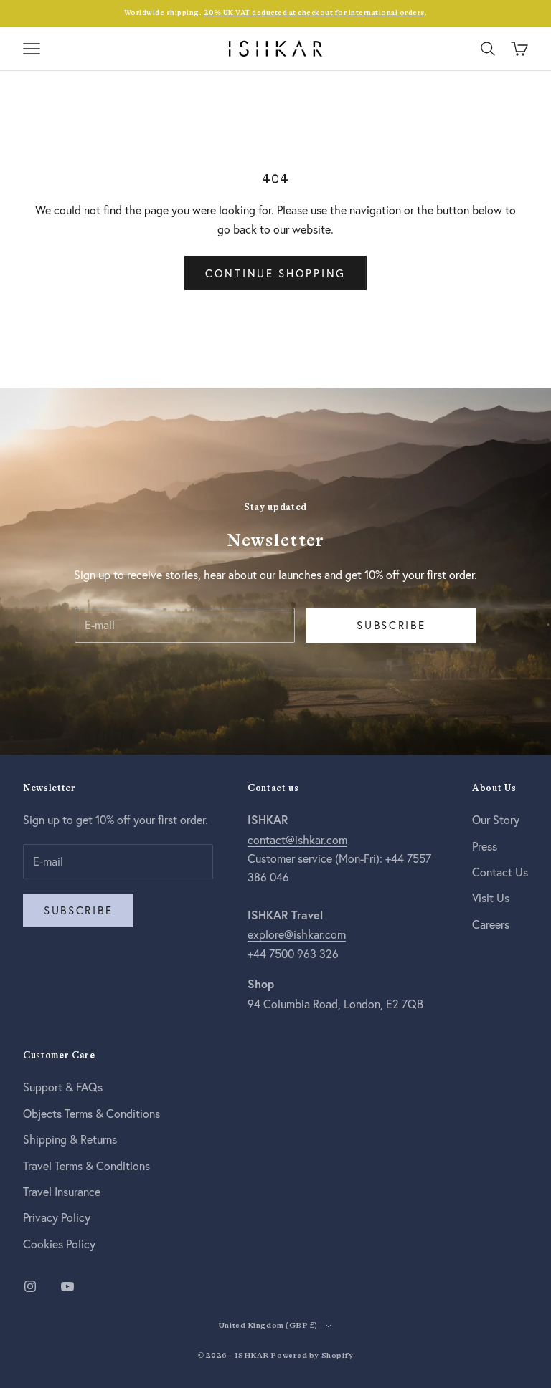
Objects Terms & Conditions (91, 1113)
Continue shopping (275, 273)
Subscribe (391, 625)
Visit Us (490, 897)
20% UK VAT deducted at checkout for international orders (314, 12)
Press (484, 845)
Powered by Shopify (311, 1355)
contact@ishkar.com (297, 839)
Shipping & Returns (70, 1139)
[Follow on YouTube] (67, 1286)
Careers (490, 924)
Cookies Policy (59, 1243)
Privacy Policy (56, 1217)
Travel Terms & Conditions (86, 1165)
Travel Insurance (61, 1191)
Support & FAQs (63, 1086)
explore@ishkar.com (297, 934)
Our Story (495, 819)
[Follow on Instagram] (30, 1286)
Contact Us (500, 871)
